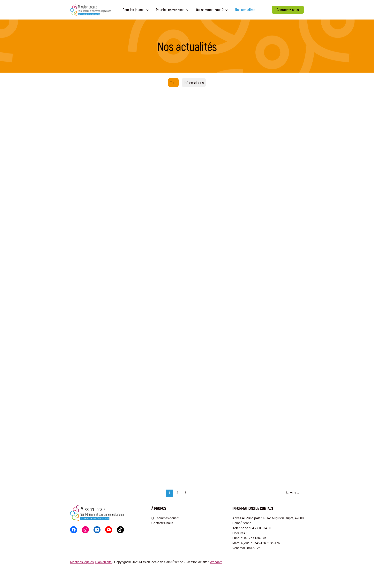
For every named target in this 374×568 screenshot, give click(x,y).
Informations (194, 82)
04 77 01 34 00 (261, 528)
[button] (288, 10)
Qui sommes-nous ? (165, 518)
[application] (146, 10)
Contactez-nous (162, 523)
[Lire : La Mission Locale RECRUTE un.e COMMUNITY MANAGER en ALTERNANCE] (108, 428)
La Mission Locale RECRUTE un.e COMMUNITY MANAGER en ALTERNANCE (107, 467)
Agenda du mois (86, 174)
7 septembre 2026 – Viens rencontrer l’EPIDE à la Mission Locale (258, 277)
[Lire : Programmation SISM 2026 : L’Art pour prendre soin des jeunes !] (185, 428)
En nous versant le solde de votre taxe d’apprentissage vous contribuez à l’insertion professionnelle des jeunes (182, 179)
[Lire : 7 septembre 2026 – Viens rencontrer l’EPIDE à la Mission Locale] (263, 238)
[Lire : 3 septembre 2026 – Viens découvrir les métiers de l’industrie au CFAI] (263, 333)
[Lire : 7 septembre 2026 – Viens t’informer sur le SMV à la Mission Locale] (185, 238)
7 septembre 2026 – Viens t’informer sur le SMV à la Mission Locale (184, 277)
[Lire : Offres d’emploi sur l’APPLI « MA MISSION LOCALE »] (185, 333)
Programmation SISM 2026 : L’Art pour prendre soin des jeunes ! (180, 467)
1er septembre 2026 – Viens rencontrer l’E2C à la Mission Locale (104, 372)
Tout (173, 82)
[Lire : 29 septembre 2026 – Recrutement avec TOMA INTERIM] (263, 138)
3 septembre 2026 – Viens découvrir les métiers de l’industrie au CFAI (259, 372)
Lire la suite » (83, 184)
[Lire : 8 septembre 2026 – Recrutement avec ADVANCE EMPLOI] (108, 238)
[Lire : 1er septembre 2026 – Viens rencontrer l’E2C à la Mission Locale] (108, 333)
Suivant (293, 492)
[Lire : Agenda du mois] (108, 138)
